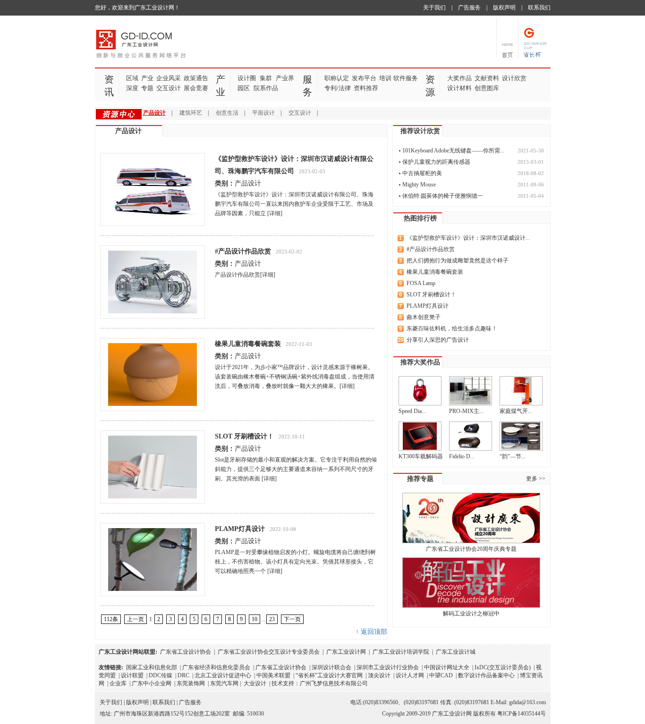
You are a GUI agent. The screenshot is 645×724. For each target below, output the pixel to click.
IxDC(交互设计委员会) (503, 667)
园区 (244, 88)
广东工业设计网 (346, 651)
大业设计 (255, 683)
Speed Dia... (412, 411)
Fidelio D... (462, 456)
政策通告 (196, 78)
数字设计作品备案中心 (486, 675)
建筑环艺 (190, 112)
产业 (147, 78)
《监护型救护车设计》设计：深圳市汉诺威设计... (468, 238)
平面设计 (263, 112)
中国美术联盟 (273, 675)
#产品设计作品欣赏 (243, 251)
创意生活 (227, 112)
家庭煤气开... (516, 411)
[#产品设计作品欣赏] (152, 282)
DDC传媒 (160, 675)
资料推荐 (366, 88)
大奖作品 (459, 78)
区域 (132, 78)
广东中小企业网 (151, 683)
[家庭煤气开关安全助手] (521, 390)
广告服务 (469, 7)
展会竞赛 (196, 88)
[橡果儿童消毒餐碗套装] (152, 374)
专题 (147, 88)
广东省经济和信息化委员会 (216, 667)
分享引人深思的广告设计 (438, 340)
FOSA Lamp (421, 283)
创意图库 (487, 88)
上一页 (135, 619)
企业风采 (168, 78)
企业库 (118, 683)
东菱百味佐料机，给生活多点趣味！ (452, 328)
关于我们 (434, 7)
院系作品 (266, 88)
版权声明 (504, 7)
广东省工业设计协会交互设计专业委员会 (269, 651)
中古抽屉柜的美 (422, 173)
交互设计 (168, 88)
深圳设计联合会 (331, 667)
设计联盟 (132, 675)
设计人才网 (410, 675)
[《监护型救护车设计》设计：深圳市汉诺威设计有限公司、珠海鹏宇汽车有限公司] (152, 189)
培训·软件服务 (398, 78)
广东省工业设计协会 (185, 651)
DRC (183, 675)
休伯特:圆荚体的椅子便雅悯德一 (442, 196)
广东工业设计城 (455, 651)
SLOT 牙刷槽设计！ (244, 436)
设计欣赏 (514, 78)
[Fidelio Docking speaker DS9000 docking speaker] (470, 436)
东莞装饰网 (191, 683)
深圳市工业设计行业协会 (387, 667)
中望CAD (441, 675)
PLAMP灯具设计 (240, 528)
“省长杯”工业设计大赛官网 (329, 675)
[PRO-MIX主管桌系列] (470, 390)
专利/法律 (337, 88)
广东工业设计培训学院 (401, 651)
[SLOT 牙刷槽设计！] (152, 467)
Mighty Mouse (419, 184)
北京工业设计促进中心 (223, 675)
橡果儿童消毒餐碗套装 (248, 343)
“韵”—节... (513, 456)
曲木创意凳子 (424, 317)
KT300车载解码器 (421, 456)
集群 (266, 78)
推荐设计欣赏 (420, 131)
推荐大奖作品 (420, 362)
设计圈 (247, 78)
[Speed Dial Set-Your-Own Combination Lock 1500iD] (420, 390)
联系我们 (539, 7)
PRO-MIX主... (466, 411)
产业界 (285, 78)
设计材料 (459, 88)
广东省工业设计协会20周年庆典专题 (471, 549)
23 (272, 619)
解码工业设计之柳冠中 (471, 613)
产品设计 (154, 112)
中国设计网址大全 (446, 667)
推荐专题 (420, 478)
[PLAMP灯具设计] (152, 559)
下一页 (292, 619)
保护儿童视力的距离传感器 (436, 162)
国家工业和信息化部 (151, 667)
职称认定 (336, 78)
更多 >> (535, 478)
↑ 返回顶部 (371, 631)
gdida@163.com (527, 702)
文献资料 (487, 78)
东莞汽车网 (224, 683)
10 (254, 619)
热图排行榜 (420, 218)
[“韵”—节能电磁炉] (521, 436)
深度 (132, 88)
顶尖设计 (379, 675)
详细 (274, 213)
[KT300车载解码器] (420, 436)
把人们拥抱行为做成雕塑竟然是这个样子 (458, 260)
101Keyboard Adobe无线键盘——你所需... (453, 150)
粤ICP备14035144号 (521, 713)
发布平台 (364, 78)
